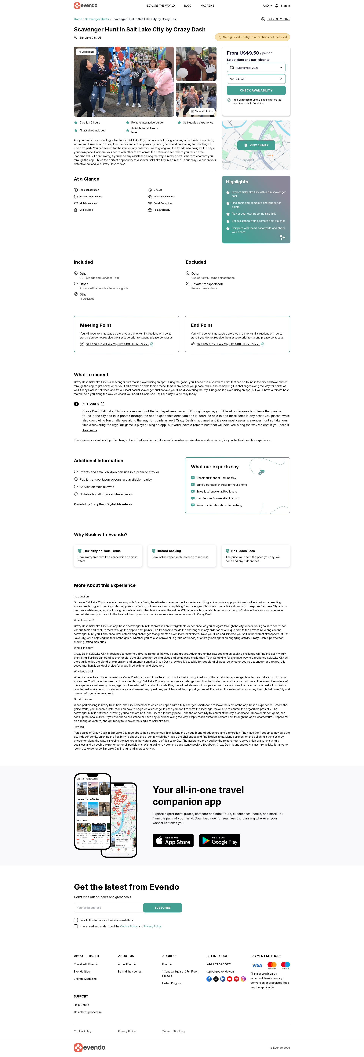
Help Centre (81, 1004)
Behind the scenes (129, 971)
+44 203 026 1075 (218, 964)
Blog (187, 5)
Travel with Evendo (86, 964)
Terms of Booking (173, 1031)
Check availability (256, 90)
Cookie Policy (129, 926)
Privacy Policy (153, 926)
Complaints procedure (88, 1012)
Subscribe (163, 907)
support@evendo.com (220, 971)
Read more (89, 430)
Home (78, 19)
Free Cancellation (242, 99)
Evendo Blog (82, 971)
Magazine (207, 5)
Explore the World (161, 5)
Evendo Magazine (85, 978)
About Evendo (127, 964)
